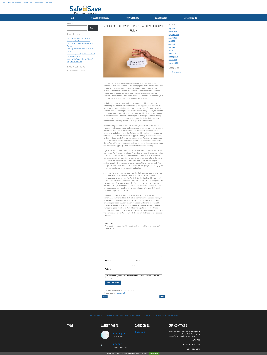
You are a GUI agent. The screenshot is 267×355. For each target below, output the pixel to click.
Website (108, 269)
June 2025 (172, 44)
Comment (109, 228)
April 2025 (172, 50)
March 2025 (172, 53)
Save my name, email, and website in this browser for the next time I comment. (133, 277)
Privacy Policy (124, 315)
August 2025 (173, 38)
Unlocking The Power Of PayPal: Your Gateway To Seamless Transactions (120, 333)
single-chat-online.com (14, 3)
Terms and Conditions (95, 315)
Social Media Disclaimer (111, 315)
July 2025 (172, 41)
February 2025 (173, 57)
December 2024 (173, 63)
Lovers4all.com (38, 3)
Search (70, 24)
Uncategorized (120, 293)
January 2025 (173, 60)
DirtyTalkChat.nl (27, 3)
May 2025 (172, 47)
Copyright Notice (161, 315)
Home (4, 3)
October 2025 (173, 32)
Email (137, 260)
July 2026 (172, 28)
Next (162, 297)
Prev (104, 297)
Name (108, 260)
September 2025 (174, 35)
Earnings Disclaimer (136, 315)
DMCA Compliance (149, 315)
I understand (154, 353)
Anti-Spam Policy (173, 315)
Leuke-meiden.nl (50, 3)
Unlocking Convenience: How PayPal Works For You (121, 344)
